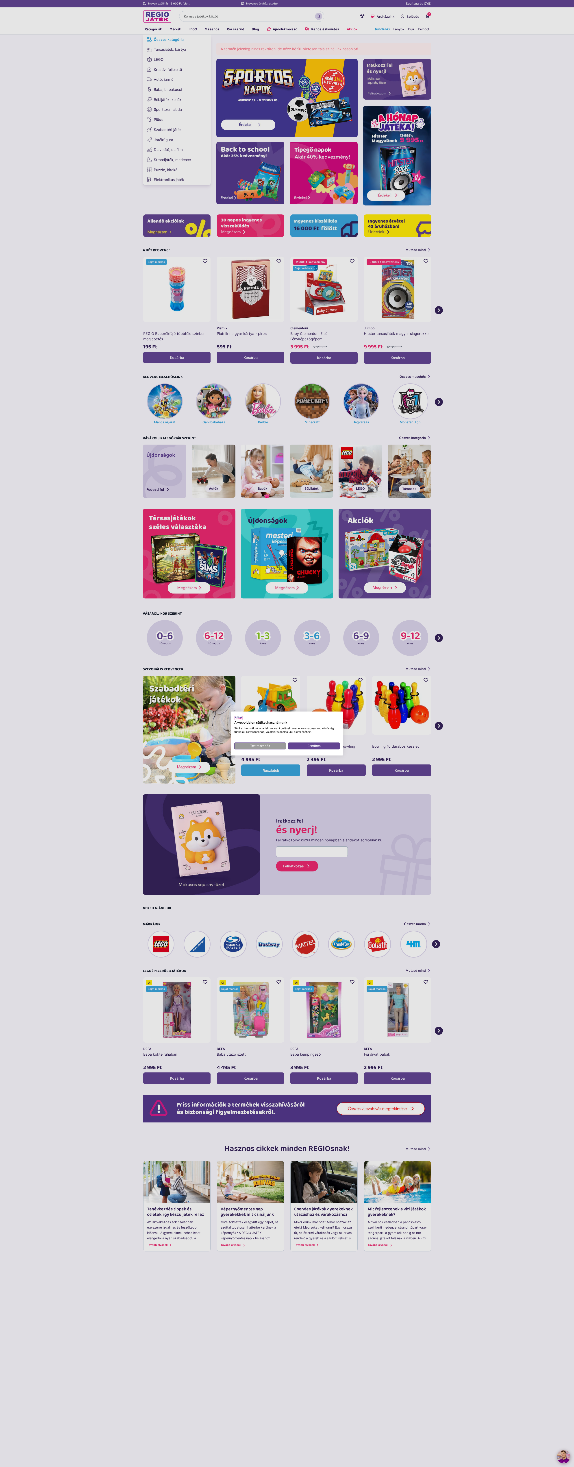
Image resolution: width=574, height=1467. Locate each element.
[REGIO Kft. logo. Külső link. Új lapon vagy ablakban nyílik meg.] (238, 718)
